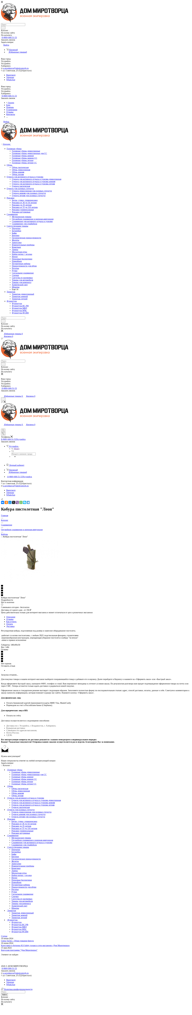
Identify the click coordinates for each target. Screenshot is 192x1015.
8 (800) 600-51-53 (9, 37)
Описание (10, 617)
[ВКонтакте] (2, 502)
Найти (4, 995)
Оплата (9, 624)
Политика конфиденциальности (18, 989)
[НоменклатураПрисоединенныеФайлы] (30, 581)
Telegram (10, 77)
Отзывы (9, 619)
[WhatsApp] (20, 502)
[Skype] (24, 502)
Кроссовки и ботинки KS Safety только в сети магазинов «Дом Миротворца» (35, 945)
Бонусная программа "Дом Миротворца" (19, 950)
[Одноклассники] (6, 502)
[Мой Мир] (9, 502)
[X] (13, 502)
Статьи (4, 936)
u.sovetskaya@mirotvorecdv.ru (16, 68)
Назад (16, 449)
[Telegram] (28, 502)
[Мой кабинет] (2, 393)
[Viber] (17, 502)
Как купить (11, 621)
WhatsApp (10, 80)
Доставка (10, 626)
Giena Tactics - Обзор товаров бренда (17, 941)
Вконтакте (11, 75)
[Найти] (3, 27)
